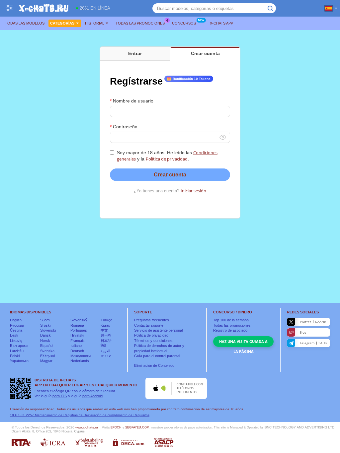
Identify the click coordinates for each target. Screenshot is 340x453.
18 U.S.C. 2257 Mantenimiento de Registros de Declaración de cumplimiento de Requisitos (79, 415)
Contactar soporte (148, 325)
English (16, 320)
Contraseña (125, 126)
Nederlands (79, 361)
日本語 (106, 341)
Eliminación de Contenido (154, 365)
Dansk (45, 335)
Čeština (16, 330)
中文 (104, 330)
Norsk (45, 341)
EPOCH (116, 427)
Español (46, 346)
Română (77, 325)
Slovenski (48, 330)
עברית (106, 356)
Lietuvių (16, 341)
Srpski (45, 325)
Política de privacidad (167, 159)
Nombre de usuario (133, 100)
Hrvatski (77, 335)
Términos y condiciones (153, 341)
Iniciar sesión (193, 191)
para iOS (59, 396)
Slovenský (78, 320)
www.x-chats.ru (86, 427)
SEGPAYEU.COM (137, 427)
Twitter (312, 321)
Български (19, 346)
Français (77, 341)
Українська (19, 361)
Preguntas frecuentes (151, 320)
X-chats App (221, 23)
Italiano (76, 346)
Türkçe (106, 320)
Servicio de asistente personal (158, 330)
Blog (302, 332)
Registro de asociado (230, 330)
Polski (15, 356)
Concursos (184, 23)
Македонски (80, 356)
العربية (105, 351)
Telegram (313, 343)
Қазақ (105, 325)
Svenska (47, 351)
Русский (17, 325)
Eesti (14, 335)
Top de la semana (231, 320)
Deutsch (77, 351)
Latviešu (17, 351)
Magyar (46, 361)
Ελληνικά (47, 356)
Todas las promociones (140, 23)
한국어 (106, 335)
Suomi (45, 320)
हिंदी (103, 346)
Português (78, 330)
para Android (92, 396)
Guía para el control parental (157, 356)
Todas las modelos (24, 23)
